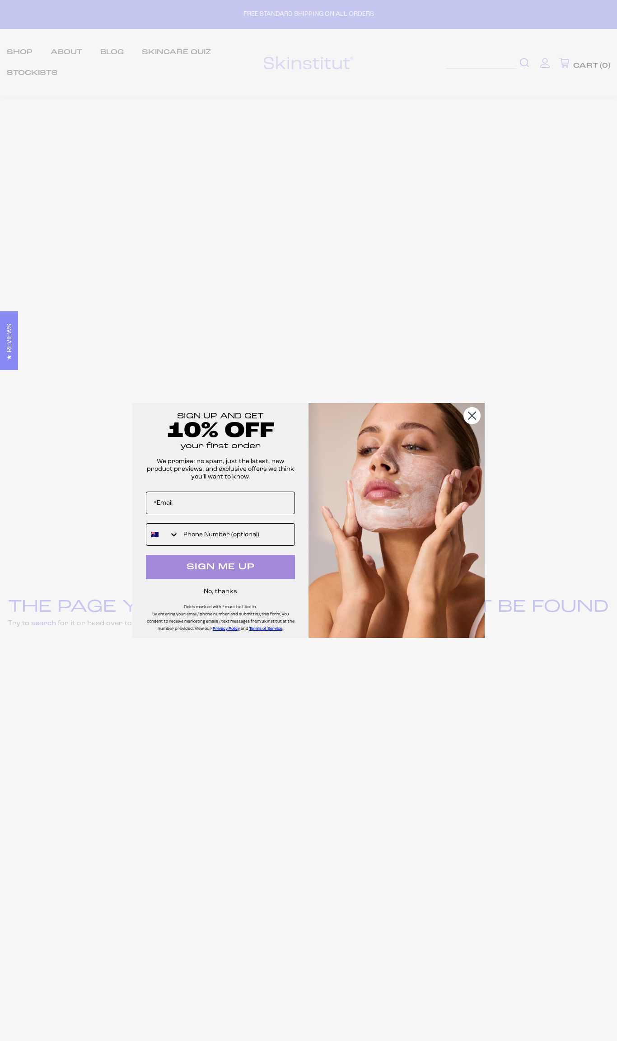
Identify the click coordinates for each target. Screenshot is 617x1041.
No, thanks (220, 591)
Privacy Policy (226, 629)
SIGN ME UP (221, 567)
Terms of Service (265, 629)
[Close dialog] (472, 416)
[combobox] (162, 534)
